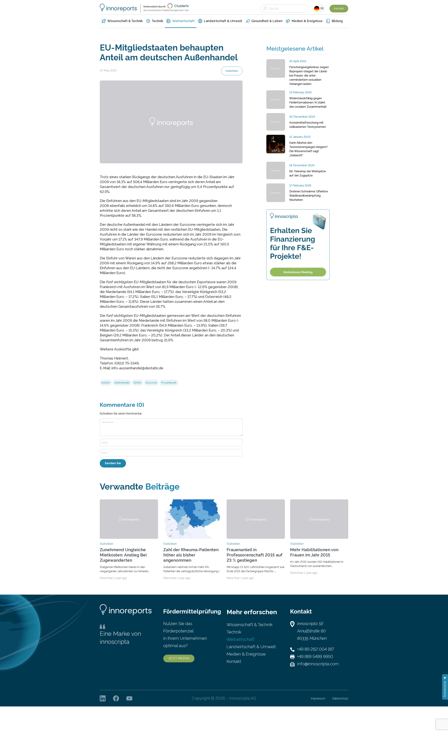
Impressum (318, 698)
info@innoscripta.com (318, 663)
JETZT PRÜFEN (179, 658)
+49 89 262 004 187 (315, 649)
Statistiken (232, 70)
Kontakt (339, 8)
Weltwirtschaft (241, 639)
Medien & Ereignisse (246, 654)
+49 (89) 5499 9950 (315, 656)
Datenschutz (340, 698)
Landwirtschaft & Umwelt (251, 646)
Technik (234, 632)
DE (321, 8)
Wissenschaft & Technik (249, 624)
